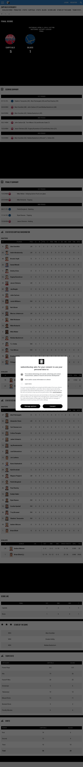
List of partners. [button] (57, 392)
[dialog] (41, 384)
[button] (41, 383)
